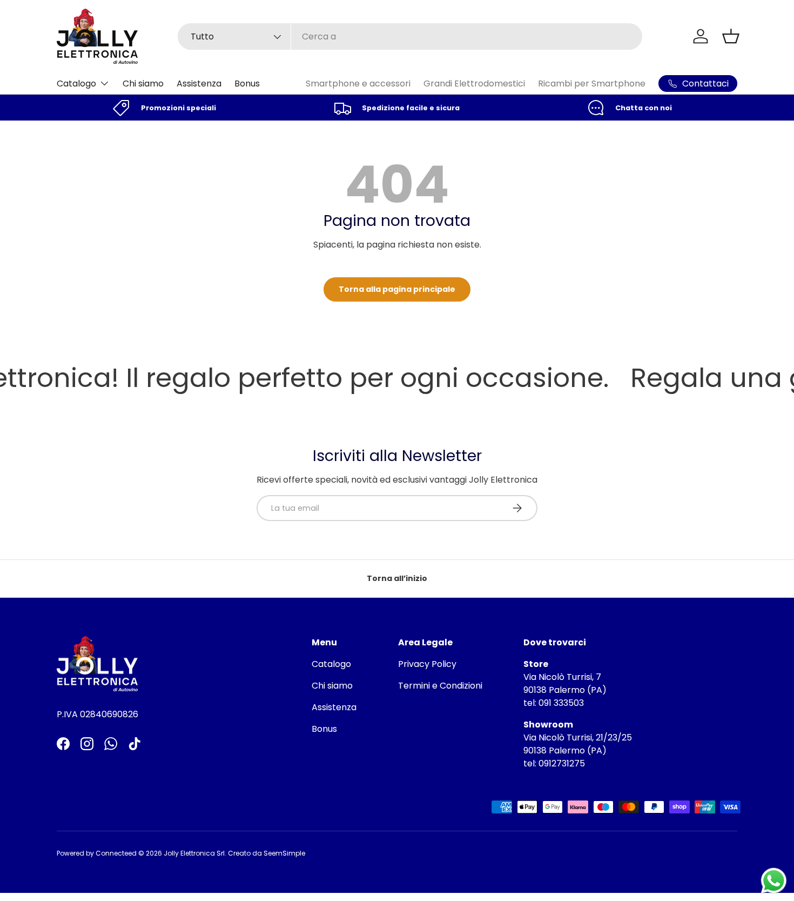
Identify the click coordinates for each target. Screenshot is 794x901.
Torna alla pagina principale (397, 289)
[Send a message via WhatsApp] (774, 881)
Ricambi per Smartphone (591, 83)
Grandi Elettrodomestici (474, 83)
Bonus (247, 83)
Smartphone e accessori (358, 83)
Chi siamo (143, 83)
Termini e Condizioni (440, 685)
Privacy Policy (427, 664)
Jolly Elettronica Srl (194, 853)
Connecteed (116, 853)
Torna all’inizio (397, 578)
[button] (731, 36)
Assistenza (199, 83)
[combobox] (410, 36)
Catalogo (76, 83)
